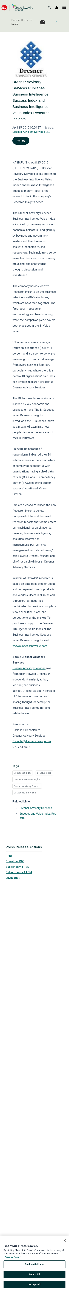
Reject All (34, 1274)
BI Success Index (22, 773)
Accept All (34, 1284)
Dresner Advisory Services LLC (31, 131)
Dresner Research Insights (27, 779)
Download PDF (15, 861)
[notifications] (56, 7)
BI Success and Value (25, 792)
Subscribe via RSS (17, 866)
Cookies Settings (34, 1264)
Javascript (13, 877)
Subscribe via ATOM (19, 872)
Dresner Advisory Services (27, 786)
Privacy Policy (12, 1257)
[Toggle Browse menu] (55, 21)
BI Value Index (44, 773)
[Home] (17, 7)
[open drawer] (64, 7)
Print (9, 856)
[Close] (65, 1240)
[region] (34, 1263)
